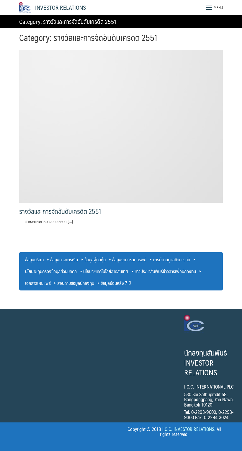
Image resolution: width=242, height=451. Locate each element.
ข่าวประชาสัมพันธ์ (149, 271)
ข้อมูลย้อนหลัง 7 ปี (116, 283)
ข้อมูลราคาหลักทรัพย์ (129, 259)
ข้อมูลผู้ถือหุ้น (95, 259)
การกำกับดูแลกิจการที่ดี (171, 259)
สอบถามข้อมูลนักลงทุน (75, 283)
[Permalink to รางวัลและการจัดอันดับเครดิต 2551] (121, 126)
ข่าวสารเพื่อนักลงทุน (179, 271)
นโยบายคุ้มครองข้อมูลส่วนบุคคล (51, 271)
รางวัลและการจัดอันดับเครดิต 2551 (60, 211)
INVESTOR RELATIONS (60, 7)
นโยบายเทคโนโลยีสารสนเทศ (105, 271)
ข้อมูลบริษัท (34, 259)
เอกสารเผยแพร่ (38, 283)
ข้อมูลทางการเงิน (64, 259)
